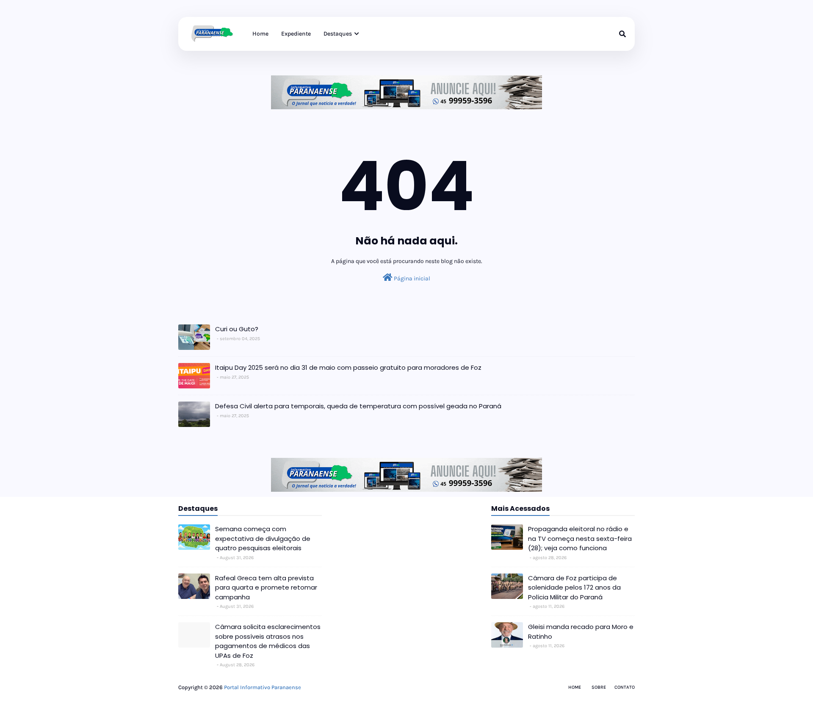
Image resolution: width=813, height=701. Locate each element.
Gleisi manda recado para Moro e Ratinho (580, 631)
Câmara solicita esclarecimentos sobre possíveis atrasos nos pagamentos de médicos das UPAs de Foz (268, 641)
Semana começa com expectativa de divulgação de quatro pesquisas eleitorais (262, 538)
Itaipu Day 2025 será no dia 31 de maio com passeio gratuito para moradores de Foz (348, 367)
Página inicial (411, 278)
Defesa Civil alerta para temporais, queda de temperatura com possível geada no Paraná (358, 406)
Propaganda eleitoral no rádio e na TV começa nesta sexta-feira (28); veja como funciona (580, 538)
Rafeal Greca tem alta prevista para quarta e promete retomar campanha (266, 587)
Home (574, 687)
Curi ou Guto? (236, 328)
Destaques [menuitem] (338, 33)
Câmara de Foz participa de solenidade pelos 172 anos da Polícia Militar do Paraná (574, 587)
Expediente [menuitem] (296, 33)
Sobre (599, 687)
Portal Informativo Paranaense (262, 687)
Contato (624, 687)
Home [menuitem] (260, 33)
